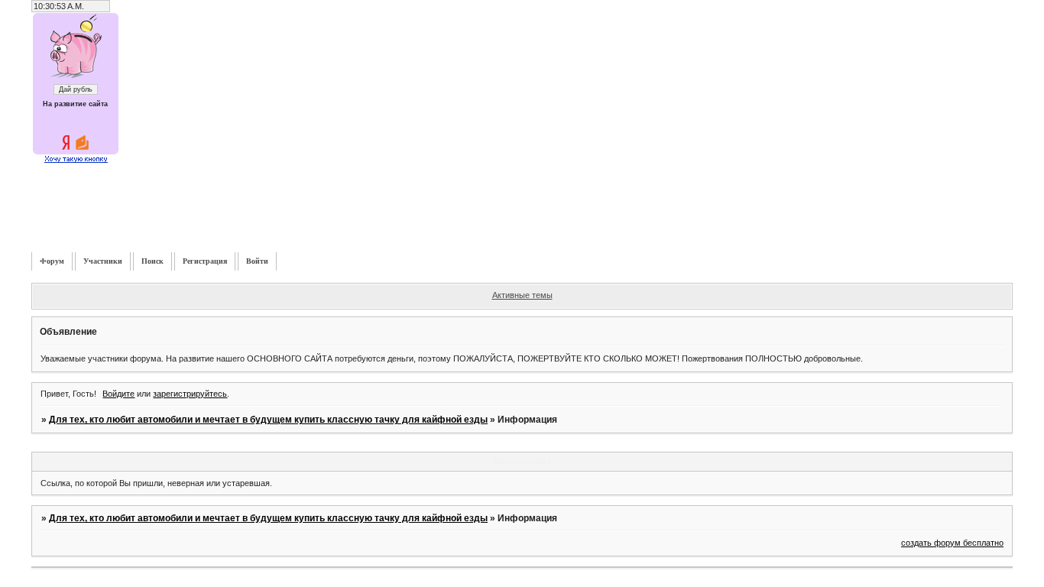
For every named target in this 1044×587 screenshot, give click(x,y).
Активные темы (522, 295)
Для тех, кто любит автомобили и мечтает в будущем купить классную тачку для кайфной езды (268, 419)
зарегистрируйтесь (190, 393)
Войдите (118, 393)
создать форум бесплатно (952, 542)
